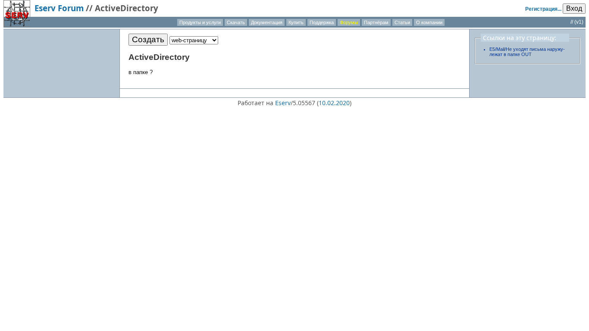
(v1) (578, 22)
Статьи (402, 22)
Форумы (349, 22)
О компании (429, 22)
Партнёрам (376, 22)
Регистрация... (543, 9)
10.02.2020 (334, 103)
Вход (574, 8)
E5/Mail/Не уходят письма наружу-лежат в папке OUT (527, 52)
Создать (148, 39)
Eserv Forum (59, 8)
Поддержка (322, 22)
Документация (266, 22)
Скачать (236, 22)
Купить (296, 22)
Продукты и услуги (200, 22)
